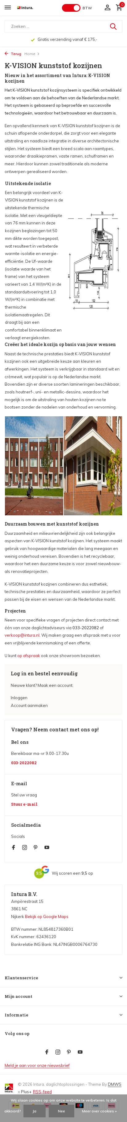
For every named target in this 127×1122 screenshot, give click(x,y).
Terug (15, 53)
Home (29, 53)
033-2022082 (24, 762)
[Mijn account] (107, 7)
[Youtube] (46, 847)
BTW (87, 8)
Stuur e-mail (24, 804)
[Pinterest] (35, 847)
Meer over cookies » (99, 1111)
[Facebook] (13, 847)
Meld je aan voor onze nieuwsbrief (37, 1065)
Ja (34, 1111)
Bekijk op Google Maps (46, 916)
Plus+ (26, 1091)
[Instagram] (24, 847)
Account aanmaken (29, 705)
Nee (61, 1111)
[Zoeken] (114, 26)
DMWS (114, 1084)
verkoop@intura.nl (22, 635)
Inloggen (19, 697)
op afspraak (28, 655)
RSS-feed (42, 1091)
